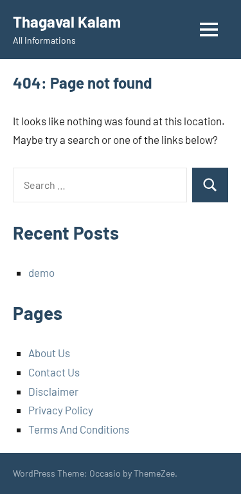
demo (41, 272)
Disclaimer (53, 391)
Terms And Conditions (78, 429)
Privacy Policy (60, 409)
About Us (49, 352)
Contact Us (54, 372)
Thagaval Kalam (67, 21)
